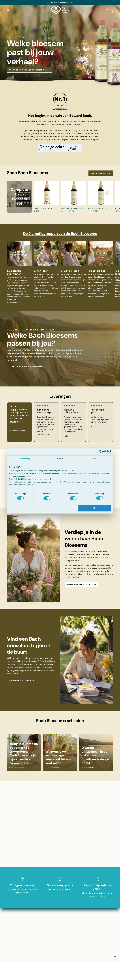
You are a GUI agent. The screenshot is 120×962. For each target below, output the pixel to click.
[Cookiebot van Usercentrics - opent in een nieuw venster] (100, 452)
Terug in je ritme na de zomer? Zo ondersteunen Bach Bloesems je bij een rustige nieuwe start (23, 753)
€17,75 (36, 211)
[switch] (46, 498)
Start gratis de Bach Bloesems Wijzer (29, 70)
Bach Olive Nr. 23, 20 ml (98, 208)
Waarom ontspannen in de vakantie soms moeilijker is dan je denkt (95, 755)
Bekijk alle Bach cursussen (81, 584)
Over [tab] (95, 459)
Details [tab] (60, 459)
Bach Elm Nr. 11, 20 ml (43, 208)
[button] (106, 10)
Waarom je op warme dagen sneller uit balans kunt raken (58, 757)
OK (94, 508)
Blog (60, 910)
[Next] (107, 193)
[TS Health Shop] (60, 10)
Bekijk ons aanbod (101, 173)
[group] (60, 2)
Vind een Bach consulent (22, 681)
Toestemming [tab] (24, 459)
